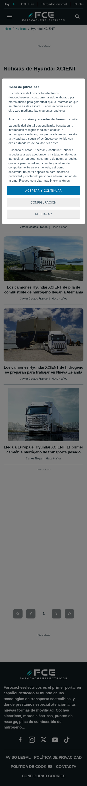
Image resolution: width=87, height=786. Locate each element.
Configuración (43, 202)
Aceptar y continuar (43, 190)
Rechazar (43, 214)
